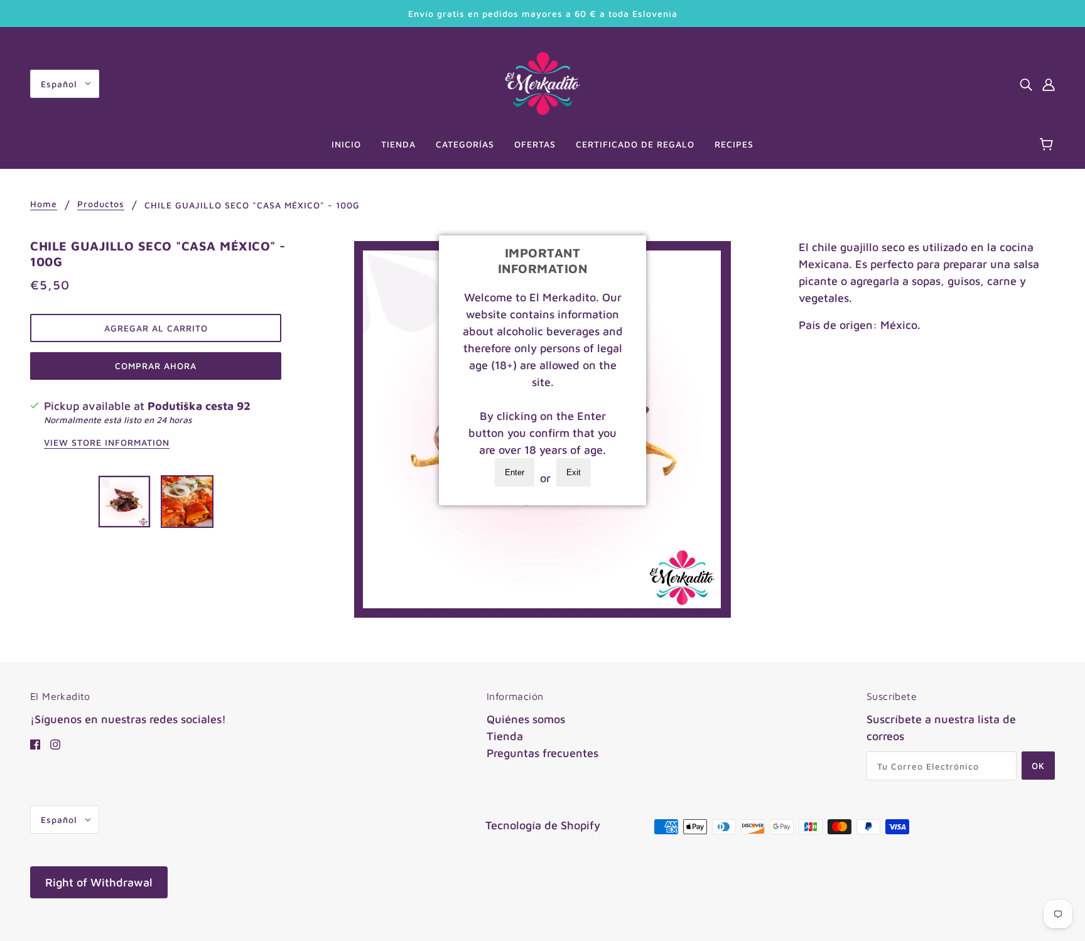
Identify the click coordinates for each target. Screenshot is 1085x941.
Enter (514, 472)
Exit (573, 472)
